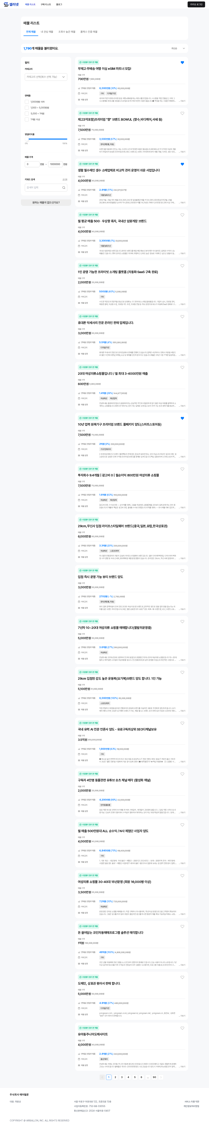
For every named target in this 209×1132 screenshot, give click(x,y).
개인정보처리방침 (191, 1106)
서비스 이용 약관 (192, 1101)
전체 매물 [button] (31, 31)
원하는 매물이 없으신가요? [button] (46, 202)
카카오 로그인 (196, 4)
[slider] (27, 139)
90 (154, 1077)
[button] (64, 187)
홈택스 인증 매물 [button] (88, 31)
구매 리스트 (46, 4)
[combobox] (178, 48)
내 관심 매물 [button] (47, 31)
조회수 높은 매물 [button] (66, 31)
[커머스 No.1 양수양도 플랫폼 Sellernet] (11, 4)
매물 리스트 (30, 4)
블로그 (59, 4)
